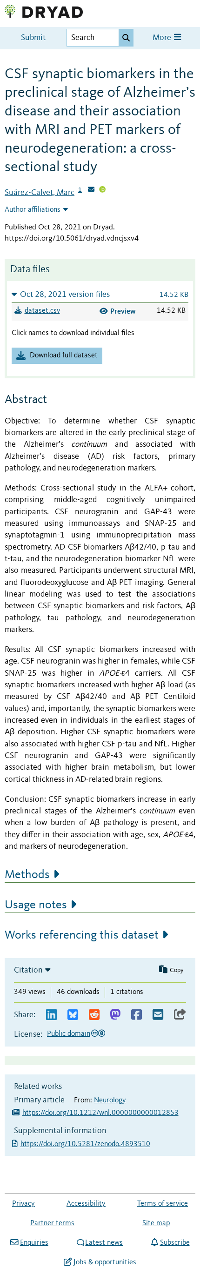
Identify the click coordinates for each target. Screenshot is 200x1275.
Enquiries (34, 1243)
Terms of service (162, 1204)
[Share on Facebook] (136, 1015)
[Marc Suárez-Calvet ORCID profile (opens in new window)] (102, 190)
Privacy (23, 1204)
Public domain (68, 1034)
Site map (156, 1223)
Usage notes (36, 905)
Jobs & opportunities (104, 1262)
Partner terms (52, 1223)
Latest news (104, 1243)
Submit (33, 38)
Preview (123, 311)
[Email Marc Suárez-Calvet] (91, 190)
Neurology (110, 1100)
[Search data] (126, 38)
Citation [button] (28, 970)
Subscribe (174, 1243)
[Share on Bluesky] (72, 1015)
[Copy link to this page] (180, 1015)
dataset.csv (42, 311)
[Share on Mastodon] (115, 1015)
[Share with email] (158, 1015)
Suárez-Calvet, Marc (39, 192)
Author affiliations (32, 210)
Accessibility (86, 1204)
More (163, 38)
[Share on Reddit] (94, 1015)
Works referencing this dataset (82, 935)
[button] (100, 294)
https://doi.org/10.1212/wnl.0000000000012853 (100, 1113)
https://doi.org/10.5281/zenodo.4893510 (86, 1144)
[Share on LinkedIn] (51, 1015)
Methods (27, 875)
